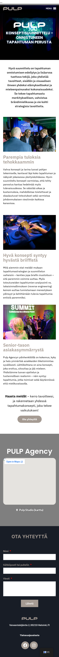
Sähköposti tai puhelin (16, 565)
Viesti (6, 578)
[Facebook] (25, 645)
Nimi (6, 551)
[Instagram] (34, 645)
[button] (49, 8)
